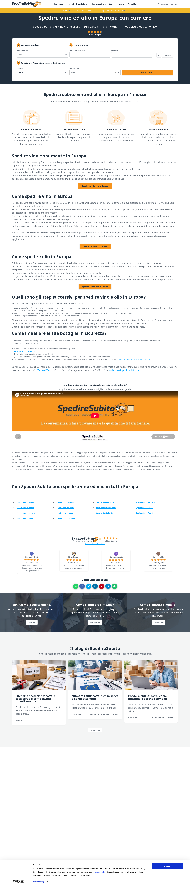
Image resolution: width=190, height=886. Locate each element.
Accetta (167, 866)
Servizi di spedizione (78, 4)
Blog (110, 4)
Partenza (20, 68)
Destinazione (74, 68)
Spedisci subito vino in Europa (95, 186)
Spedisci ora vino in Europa (95, 246)
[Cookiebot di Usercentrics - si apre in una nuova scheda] (18, 881)
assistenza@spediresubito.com (124, 370)
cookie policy (100, 872)
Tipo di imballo (22, 51)
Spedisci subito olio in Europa (95, 286)
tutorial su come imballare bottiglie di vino (134, 359)
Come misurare (158, 622)
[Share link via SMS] (114, 586)
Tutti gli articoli (95, 730)
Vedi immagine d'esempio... (25, 351)
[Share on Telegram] (108, 586)
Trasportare (32, 723)
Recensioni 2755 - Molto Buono (95, 544)
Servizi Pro (132, 4)
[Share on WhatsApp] (75, 586)
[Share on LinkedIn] (95, 586)
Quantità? (114, 51)
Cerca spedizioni (99, 4)
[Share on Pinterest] (101, 586)
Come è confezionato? (77, 51)
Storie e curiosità (56, 723)
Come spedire (60, 4)
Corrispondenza (43, 723)
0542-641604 (43, 370)
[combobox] (42, 72)
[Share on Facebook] (82, 586)
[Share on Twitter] (88, 586)
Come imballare (95, 622)
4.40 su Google (110, 541)
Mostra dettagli (39, 882)
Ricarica (120, 4)
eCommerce (162, 717)
